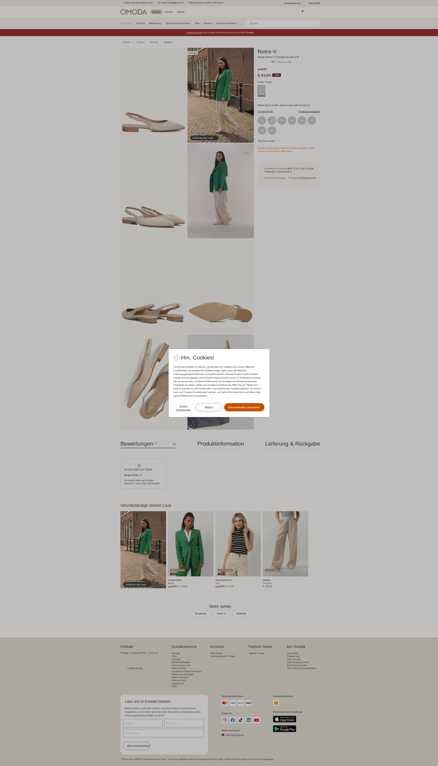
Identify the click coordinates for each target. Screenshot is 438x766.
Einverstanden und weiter (244, 407)
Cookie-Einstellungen (183, 408)
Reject (209, 407)
